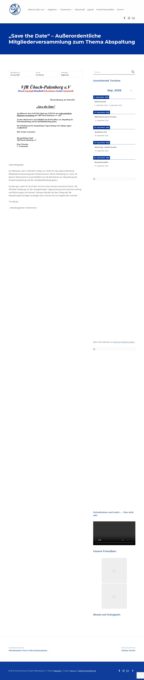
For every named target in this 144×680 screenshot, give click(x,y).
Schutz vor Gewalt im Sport (124, 342)
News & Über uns (36, 9)
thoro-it (73, 671)
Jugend (90, 9)
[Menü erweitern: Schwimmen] (72, 9)
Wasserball (80, 9)
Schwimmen (65, 9)
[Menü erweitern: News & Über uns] (45, 9)
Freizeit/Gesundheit (105, 9)
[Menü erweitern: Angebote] (57, 9)
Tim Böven (40, 75)
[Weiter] (131, 90)
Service (120, 9)
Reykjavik (57, 671)
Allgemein (65, 75)
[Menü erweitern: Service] (124, 9)
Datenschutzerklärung (87, 671)
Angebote (52, 9)
